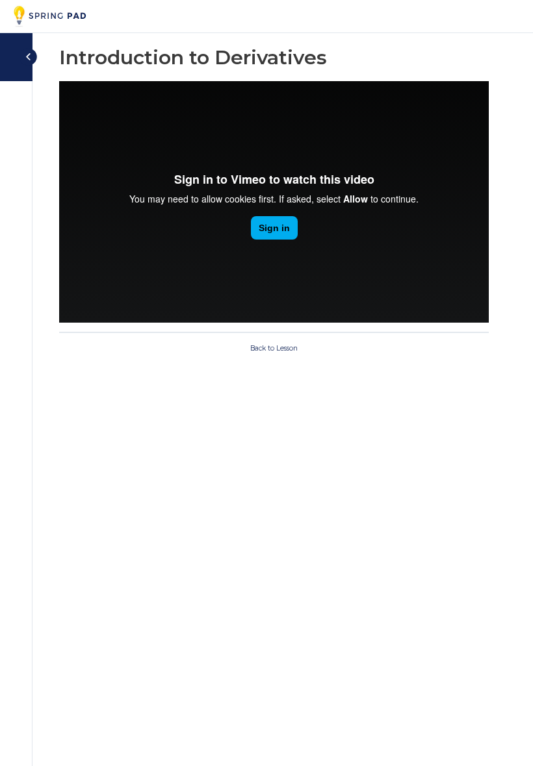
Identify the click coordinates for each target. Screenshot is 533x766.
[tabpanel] (274, 202)
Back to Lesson (274, 348)
